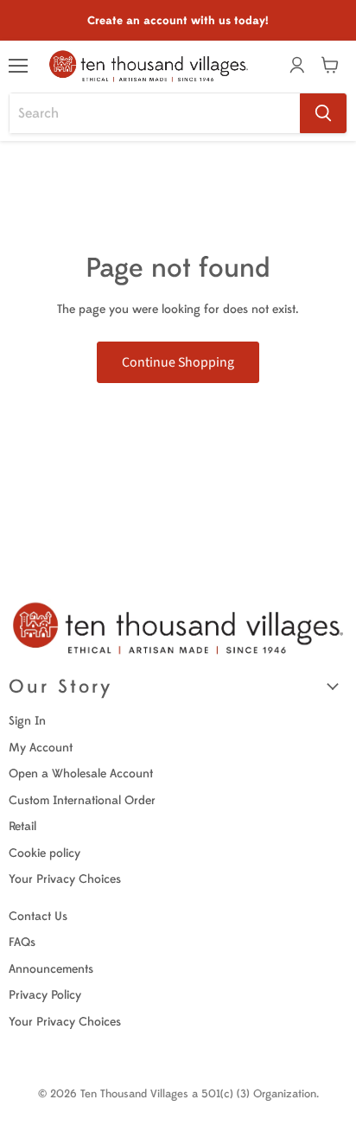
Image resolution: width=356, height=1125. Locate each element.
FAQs (22, 942)
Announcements (51, 969)
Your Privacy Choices (65, 879)
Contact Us (38, 916)
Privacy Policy (45, 995)
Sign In (27, 720)
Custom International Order (82, 800)
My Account (41, 747)
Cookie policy (44, 853)
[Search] (323, 113)
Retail (22, 826)
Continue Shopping (178, 362)
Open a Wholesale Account (81, 773)
